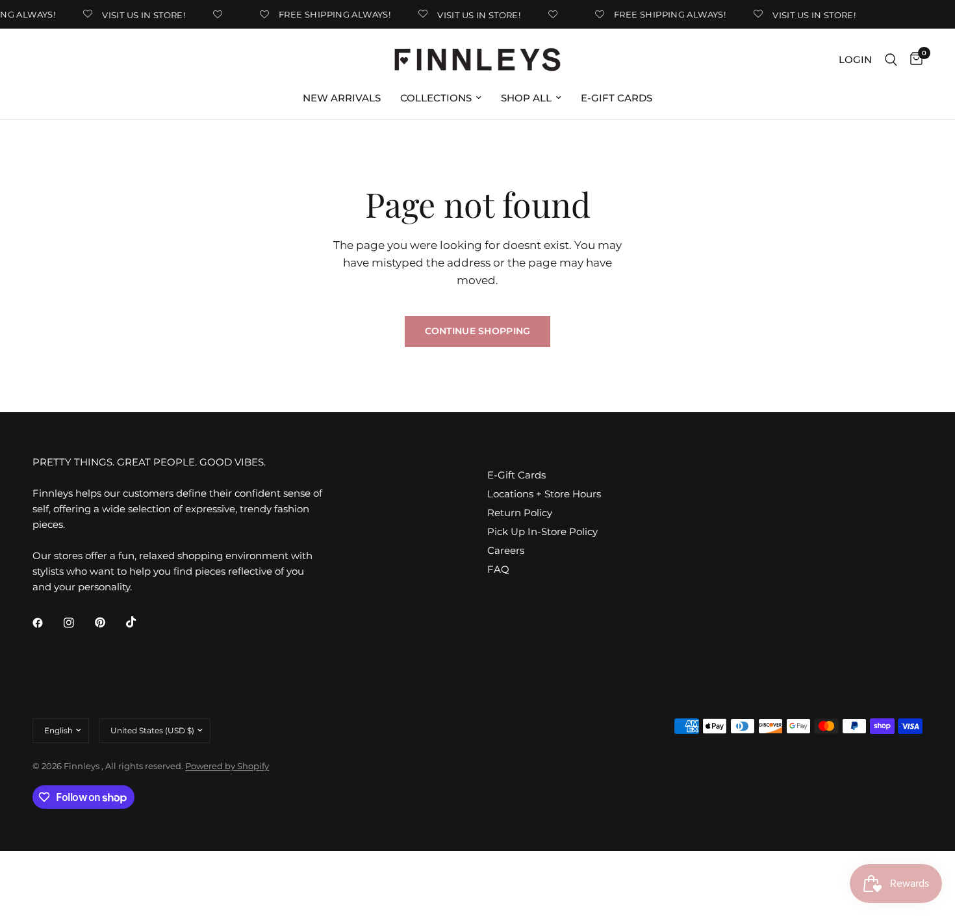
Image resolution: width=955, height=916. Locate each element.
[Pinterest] (109, 622)
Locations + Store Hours (544, 494)
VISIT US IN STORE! (139, 15)
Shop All (526, 98)
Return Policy (519, 512)
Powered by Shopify (227, 766)
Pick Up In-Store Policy (542, 531)
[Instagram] (78, 622)
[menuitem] (341, 98)
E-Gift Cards (616, 98)
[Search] (891, 59)
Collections (436, 98)
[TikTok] (140, 622)
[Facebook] (46, 622)
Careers (505, 550)
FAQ (498, 569)
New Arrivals (342, 98)
